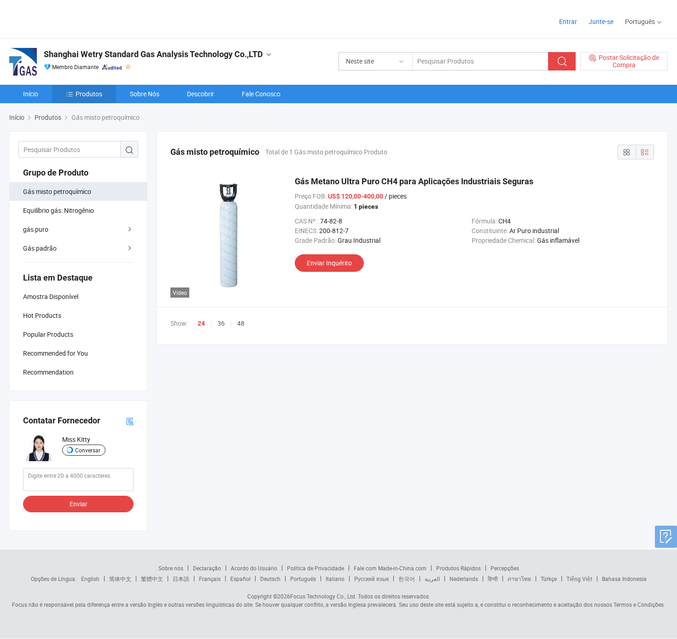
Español (240, 578)
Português (303, 578)
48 (241, 323)
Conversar (87, 450)
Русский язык (371, 578)
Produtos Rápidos (458, 568)
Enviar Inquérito (329, 262)
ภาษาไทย (519, 578)
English (90, 578)
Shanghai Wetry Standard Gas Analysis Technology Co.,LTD (153, 54)
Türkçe (549, 578)
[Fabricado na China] (68, 18)
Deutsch (270, 578)
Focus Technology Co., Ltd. (323, 596)
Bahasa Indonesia (624, 578)
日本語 (181, 578)
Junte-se (601, 21)
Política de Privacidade (315, 568)
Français (210, 578)
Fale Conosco (261, 93)
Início (30, 93)
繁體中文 (152, 578)
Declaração (207, 568)
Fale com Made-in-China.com (390, 568)
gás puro (35, 229)
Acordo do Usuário (254, 568)
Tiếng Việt (579, 578)
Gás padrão (40, 248)
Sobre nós (170, 568)
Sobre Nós (144, 93)
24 (201, 323)
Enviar (79, 503)
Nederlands (463, 578)
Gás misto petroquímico (57, 191)
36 (221, 323)
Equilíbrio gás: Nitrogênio (58, 210)
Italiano (335, 578)
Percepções (504, 568)
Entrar (568, 21)
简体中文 (120, 578)
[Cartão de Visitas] (130, 421)
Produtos (89, 93)
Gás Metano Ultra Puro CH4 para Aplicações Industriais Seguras (414, 181)
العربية (432, 578)
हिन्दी (493, 578)
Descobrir (200, 93)
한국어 (406, 578)
